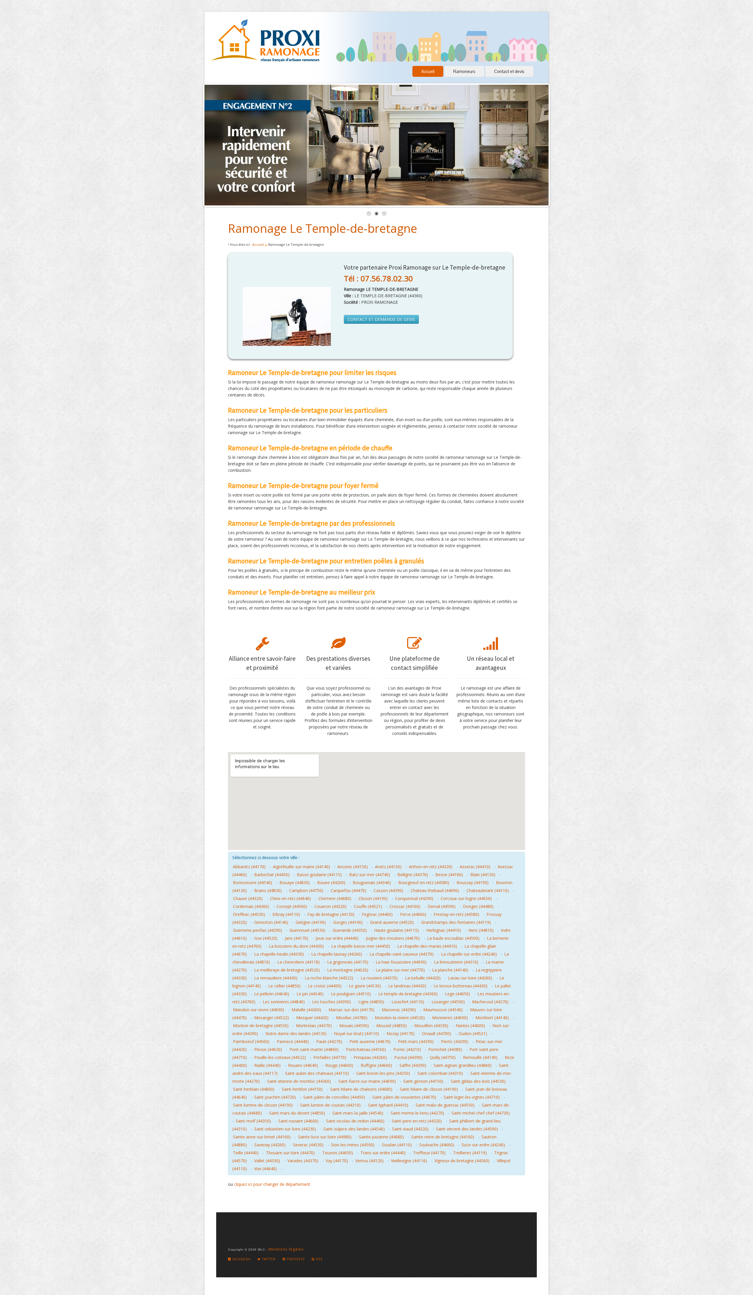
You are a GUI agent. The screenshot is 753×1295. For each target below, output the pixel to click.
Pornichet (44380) (445, 1049)
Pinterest (295, 1259)
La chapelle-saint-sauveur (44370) (401, 954)
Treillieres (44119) (470, 1152)
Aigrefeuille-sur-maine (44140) (301, 866)
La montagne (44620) (347, 970)
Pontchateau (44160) (366, 1049)
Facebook (241, 1259)
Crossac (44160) (404, 906)
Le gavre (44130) (365, 986)
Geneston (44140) (271, 922)
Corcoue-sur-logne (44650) (466, 898)
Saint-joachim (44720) (275, 1097)
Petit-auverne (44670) (370, 1041)
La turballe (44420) (423, 978)
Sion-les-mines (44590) (352, 1145)
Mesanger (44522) (271, 1017)
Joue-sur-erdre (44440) (337, 938)
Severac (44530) (308, 1145)
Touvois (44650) (337, 1152)
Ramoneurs (464, 71)
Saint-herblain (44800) (253, 1089)
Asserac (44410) (475, 866)
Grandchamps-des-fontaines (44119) (456, 922)
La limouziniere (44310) (456, 962)
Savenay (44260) (270, 1145)
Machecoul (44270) (490, 1002)
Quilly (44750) (443, 1057)
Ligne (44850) (371, 1002)
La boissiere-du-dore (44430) (296, 946)
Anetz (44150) (388, 866)
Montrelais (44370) (314, 1025)
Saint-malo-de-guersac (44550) (445, 1105)
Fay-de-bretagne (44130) (330, 914)
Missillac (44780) (351, 1017)
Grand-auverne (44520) (392, 922)
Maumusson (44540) (443, 1009)
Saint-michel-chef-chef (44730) (481, 1113)
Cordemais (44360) (251, 906)
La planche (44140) (450, 970)
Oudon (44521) (473, 1033)
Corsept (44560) (291, 906)
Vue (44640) (265, 1168)
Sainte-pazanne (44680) (381, 1137)
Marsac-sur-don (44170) (351, 1009)
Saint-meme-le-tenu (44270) (417, 1113)
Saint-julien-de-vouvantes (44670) (404, 1097)
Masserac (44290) (399, 1009)
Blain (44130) (482, 874)
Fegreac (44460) (377, 914)
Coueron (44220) (330, 906)
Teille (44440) (246, 1152)
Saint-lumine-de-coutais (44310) (330, 1105)
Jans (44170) (296, 938)
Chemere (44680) (334, 898)
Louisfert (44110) (408, 1002)
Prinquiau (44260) (370, 1057)
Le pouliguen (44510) (351, 994)
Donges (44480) (478, 906)
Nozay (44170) (400, 1033)
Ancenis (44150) (352, 866)
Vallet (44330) (267, 1160)
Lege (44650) (457, 994)
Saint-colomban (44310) (440, 1073)
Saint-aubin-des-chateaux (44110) (317, 1073)
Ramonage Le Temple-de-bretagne (322, 228)
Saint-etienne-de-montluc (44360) (299, 1081)
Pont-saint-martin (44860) (314, 1049)
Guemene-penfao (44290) (257, 930)
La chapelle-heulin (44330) (279, 954)
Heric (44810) (481, 930)
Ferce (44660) (413, 914)
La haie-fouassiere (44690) (401, 962)
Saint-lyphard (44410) (388, 1105)
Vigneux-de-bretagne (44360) (461, 1160)
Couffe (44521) (368, 906)
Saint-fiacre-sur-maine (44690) (367, 1081)
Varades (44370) (302, 1160)
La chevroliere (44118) (298, 962)
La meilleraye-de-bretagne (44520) (287, 970)
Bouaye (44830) (294, 882)
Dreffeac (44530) (249, 914)
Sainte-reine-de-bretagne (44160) (442, 1137)
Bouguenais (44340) (372, 882)
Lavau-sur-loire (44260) (470, 978)
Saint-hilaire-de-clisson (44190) (429, 1089)
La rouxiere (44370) (379, 978)
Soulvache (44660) (436, 1145)
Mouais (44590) (354, 1025)
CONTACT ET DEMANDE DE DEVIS (381, 319)
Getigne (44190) (311, 922)
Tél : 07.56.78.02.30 (378, 278)
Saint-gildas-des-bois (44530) (478, 1081)
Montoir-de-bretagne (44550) (261, 1025)
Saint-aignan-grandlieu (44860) (463, 1065)
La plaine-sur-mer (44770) (400, 970)
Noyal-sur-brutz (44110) (356, 1033)
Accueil (427, 71)
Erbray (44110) (286, 914)
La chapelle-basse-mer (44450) (360, 946)
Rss (318, 1259)
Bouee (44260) (331, 882)
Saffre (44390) (412, 1065)
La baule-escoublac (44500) (453, 938)
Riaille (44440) (267, 1065)
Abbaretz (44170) (249, 866)
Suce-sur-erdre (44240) (483, 1145)
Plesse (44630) (268, 1049)
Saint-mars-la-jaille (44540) (357, 1113)
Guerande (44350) (350, 930)
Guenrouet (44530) (307, 930)
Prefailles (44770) (329, 1057)
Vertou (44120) (369, 1160)
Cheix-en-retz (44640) (290, 898)
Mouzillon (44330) (431, 1025)
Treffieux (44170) (429, 1152)
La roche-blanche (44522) (329, 978)
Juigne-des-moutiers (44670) (393, 938)
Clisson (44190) (373, 898)
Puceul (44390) (408, 1057)
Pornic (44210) (407, 1049)
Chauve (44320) (248, 898)
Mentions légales (286, 1249)
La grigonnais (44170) (347, 962)
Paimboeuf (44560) (251, 1041)
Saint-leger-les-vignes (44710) (472, 1097)
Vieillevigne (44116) (409, 1160)
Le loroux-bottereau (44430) (460, 986)
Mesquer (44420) (312, 1017)
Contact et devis (509, 71)
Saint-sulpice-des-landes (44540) (354, 1129)
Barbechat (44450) (271, 874)
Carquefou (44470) (348, 890)
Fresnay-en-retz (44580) (456, 914)
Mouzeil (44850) (391, 1025)
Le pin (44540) (310, 994)
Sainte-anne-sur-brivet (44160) (262, 1137)
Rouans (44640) (303, 1065)
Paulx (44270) (329, 1041)
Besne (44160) (449, 874)
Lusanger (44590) (448, 1002)
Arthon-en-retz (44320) (430, 866)
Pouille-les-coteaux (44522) (280, 1057)
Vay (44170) (337, 1160)
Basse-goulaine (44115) (319, 874)
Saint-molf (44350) (253, 1121)
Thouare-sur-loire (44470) (290, 1152)
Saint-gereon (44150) (423, 1081)
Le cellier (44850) (284, 986)
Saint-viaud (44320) (410, 1129)
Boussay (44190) (473, 882)
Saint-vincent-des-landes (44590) (467, 1129)
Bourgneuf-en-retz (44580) (423, 882)
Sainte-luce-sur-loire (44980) (324, 1137)
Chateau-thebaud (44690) (435, 890)
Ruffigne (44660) (376, 1065)
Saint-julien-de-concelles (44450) (334, 1097)
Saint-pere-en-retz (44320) (417, 1121)
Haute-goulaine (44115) (396, 930)
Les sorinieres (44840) (284, 1002)
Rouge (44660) (339, 1065)
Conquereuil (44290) (414, 898)
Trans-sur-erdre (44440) (383, 1152)
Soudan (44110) (397, 1145)
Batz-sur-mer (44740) (369, 874)
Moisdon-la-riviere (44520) (400, 1017)
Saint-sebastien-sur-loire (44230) (285, 1129)
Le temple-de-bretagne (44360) (408, 994)
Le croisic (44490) (324, 986)
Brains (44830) (268, 890)
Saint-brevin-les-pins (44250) (383, 1073)
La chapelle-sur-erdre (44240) (469, 954)
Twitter (268, 1259)
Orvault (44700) (436, 1033)
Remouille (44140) (480, 1057)
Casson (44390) (388, 890)
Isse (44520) (265, 938)
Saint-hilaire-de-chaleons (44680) (361, 1089)
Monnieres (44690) (450, 1017)
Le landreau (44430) (407, 986)
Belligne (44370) (412, 874)
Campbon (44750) (306, 890)
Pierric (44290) (454, 1041)
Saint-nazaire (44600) (298, 1121)
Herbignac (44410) (443, 930)
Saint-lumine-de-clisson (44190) (263, 1105)
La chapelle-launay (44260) (336, 954)
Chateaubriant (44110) (488, 890)
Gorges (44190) (348, 922)
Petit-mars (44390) (416, 1041)
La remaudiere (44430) (275, 978)
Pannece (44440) (293, 1041)
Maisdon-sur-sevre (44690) (258, 1009)
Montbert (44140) (492, 1017)
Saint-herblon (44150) (302, 1089)
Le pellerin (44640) (271, 994)
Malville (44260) (306, 1009)
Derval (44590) (442, 906)
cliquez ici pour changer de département (272, 1184)
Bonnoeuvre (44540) (252, 882)
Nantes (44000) (470, 1025)
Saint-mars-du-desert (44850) (297, 1113)
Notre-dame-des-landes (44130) (295, 1033)
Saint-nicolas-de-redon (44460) (355, 1121)
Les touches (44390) (331, 1002)
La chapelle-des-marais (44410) (427, 946)
